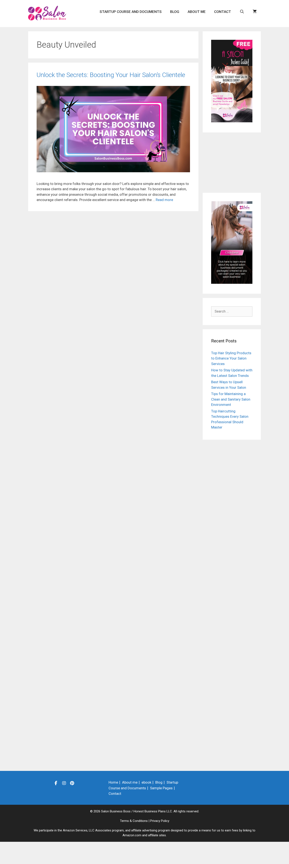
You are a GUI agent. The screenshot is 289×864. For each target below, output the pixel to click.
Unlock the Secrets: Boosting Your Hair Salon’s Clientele (111, 75)
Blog (174, 12)
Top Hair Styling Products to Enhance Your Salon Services (231, 358)
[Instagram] (64, 783)
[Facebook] (56, 783)
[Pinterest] (72, 783)
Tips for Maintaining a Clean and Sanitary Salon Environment (230, 399)
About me (197, 12)
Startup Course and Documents (131, 12)
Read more (164, 200)
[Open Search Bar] (241, 11)
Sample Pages (161, 788)
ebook (146, 782)
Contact (222, 12)
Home (113, 782)
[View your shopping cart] (254, 11)
